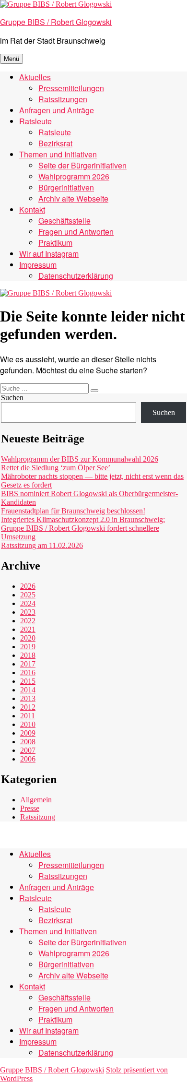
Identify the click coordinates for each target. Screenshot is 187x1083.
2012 (27, 707)
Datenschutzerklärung (75, 275)
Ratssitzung (37, 817)
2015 (27, 681)
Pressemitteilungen (71, 88)
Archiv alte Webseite (73, 198)
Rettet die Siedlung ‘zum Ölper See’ (55, 468)
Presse (29, 808)
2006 (27, 759)
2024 (27, 603)
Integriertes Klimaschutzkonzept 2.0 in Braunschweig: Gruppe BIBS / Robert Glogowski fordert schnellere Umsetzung (83, 528)
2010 (27, 724)
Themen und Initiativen (58, 154)
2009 (27, 733)
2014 (27, 690)
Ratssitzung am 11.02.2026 (42, 545)
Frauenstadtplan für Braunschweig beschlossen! (73, 511)
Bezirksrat (55, 143)
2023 (27, 612)
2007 (27, 750)
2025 (27, 595)
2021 (27, 629)
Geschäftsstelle (64, 220)
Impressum (38, 264)
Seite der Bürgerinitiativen (82, 165)
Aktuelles (35, 77)
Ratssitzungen (62, 99)
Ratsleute (35, 121)
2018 (27, 655)
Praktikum (55, 242)
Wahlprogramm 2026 (73, 176)
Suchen (12, 397)
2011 (27, 716)
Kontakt (32, 209)
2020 (27, 638)
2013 (27, 698)
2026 (27, 586)
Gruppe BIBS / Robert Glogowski (56, 21)
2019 (27, 647)
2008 (27, 742)
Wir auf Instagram (49, 253)
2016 (27, 672)
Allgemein (36, 800)
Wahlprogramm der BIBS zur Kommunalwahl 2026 (79, 459)
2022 (27, 621)
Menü (11, 58)
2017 (27, 664)
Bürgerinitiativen (66, 187)
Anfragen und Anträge (56, 110)
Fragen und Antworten (76, 231)
